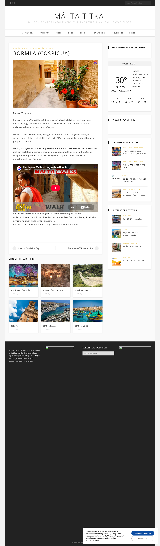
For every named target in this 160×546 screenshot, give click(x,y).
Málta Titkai (80, 16)
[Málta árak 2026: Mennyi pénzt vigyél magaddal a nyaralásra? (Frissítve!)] (116, 193)
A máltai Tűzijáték (20, 290)
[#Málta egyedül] (116, 247)
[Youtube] (27, 18)
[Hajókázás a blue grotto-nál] (116, 233)
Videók (52, 48)
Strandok (99, 33)
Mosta (14, 326)
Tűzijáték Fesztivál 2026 (134, 166)
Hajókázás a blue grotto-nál (132, 234)
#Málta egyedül (132, 246)
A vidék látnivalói (22, 48)
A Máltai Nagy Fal (84, 290)
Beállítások (143, 539)
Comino (84, 33)
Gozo (71, 33)
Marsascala (49, 326)
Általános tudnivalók (131, 189)
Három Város (40, 48)
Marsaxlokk (81, 326)
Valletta (45, 33)
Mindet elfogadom (143, 533)
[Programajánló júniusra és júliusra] (116, 151)
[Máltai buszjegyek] (116, 261)
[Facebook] (18, 18)
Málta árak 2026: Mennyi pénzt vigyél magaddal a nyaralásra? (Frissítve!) (134, 194)
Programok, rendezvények (132, 148)
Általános (28, 33)
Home (12, 3)
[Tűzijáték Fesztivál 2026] (116, 165)
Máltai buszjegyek (133, 260)
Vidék (59, 33)
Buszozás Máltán (132, 219)
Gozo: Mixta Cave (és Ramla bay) (134, 180)
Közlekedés (117, 33)
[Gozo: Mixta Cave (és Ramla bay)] (116, 179)
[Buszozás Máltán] (116, 219)
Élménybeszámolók (129, 243)
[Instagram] (23, 18)
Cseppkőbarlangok (53, 290)
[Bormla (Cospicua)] (55, 84)
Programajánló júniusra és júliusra (134, 152)
